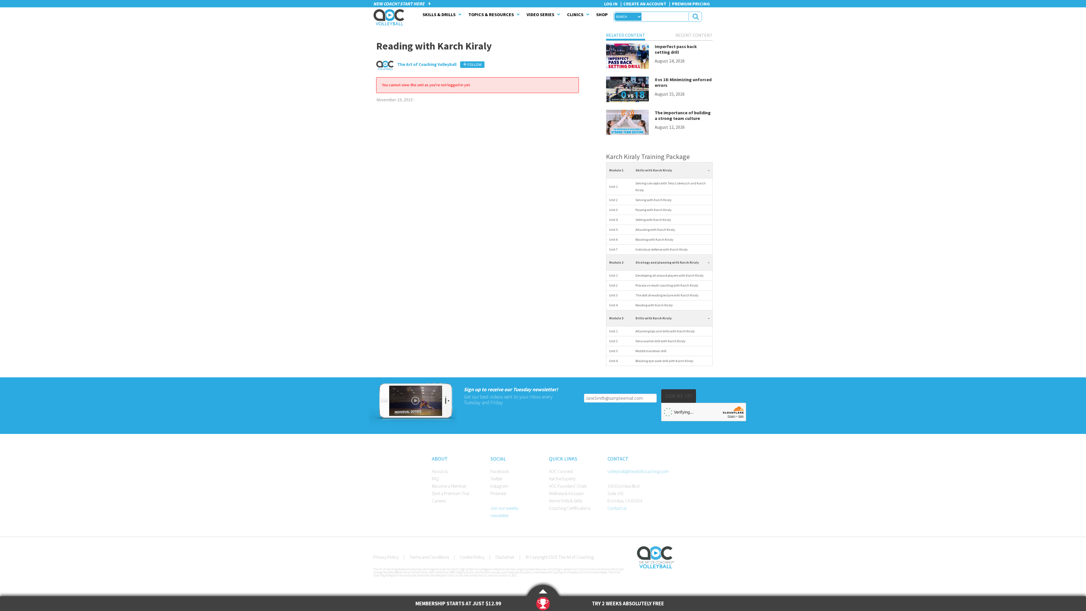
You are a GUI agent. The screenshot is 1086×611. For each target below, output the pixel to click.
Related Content (625, 35)
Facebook (499, 471)
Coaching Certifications (569, 508)
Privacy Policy (385, 557)
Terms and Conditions (429, 557)
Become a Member (449, 486)
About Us (440, 471)
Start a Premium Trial (450, 493)
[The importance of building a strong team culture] (627, 123)
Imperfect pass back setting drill (676, 49)
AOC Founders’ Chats (568, 486)
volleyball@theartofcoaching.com (638, 471)
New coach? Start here (399, 4)
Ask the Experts (562, 478)
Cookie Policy (472, 557)
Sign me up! (678, 396)
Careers (439, 501)
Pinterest (498, 493)
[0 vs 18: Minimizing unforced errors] (627, 90)
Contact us (616, 508)
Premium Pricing (691, 4)
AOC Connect (561, 471)
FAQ (435, 478)
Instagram (499, 486)
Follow (474, 64)
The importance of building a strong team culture (683, 115)
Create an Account (644, 4)
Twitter (496, 478)
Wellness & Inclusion (566, 493)
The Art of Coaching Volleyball (390, 17)
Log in (611, 4)
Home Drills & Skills (565, 501)
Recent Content (694, 35)
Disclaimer (504, 557)
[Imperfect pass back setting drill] (627, 57)
